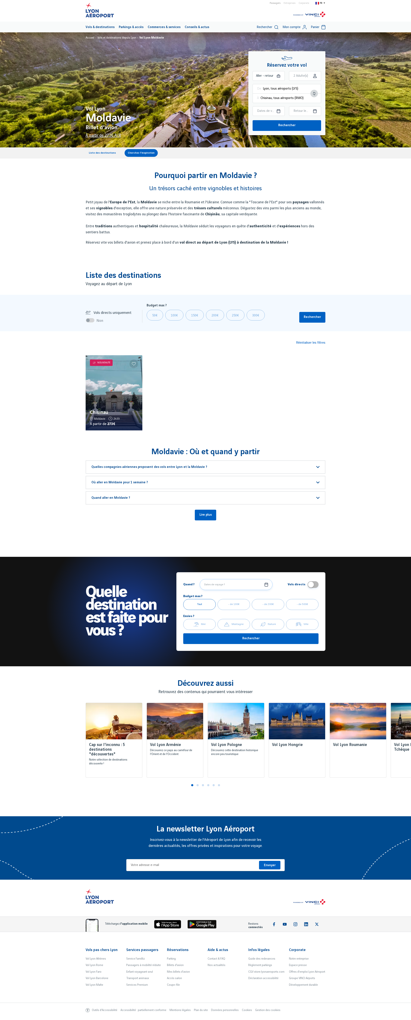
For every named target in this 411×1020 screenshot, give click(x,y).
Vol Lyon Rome (94, 965)
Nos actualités (216, 965)
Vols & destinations (100, 27)
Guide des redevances (261, 958)
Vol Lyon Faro (93, 971)
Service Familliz (135, 958)
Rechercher (286, 125)
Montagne (238, 624)
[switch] (91, 320)
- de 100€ (234, 604)
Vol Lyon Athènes (96, 958)
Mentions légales (180, 1010)
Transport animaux (137, 978)
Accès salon (174, 978)
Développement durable (303, 984)
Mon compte (292, 27)
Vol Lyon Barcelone (97, 978)
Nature (272, 624)
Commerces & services (164, 27)
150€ (194, 315)
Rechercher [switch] (264, 27)
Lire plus (206, 515)
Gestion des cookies (267, 1010)
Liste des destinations (102, 152)
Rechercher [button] (312, 317)
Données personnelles (225, 1010)
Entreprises (289, 3)
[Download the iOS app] (169, 925)
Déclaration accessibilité (263, 978)
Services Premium (137, 984)
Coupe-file (173, 984)
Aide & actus (218, 950)
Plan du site (201, 1010)
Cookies (247, 1010)
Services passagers (142, 950)
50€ (155, 315)
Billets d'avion (175, 965)
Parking (171, 958)
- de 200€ (268, 604)
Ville (306, 624)
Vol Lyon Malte (94, 984)
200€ (215, 315)
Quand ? (189, 584)
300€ (255, 315)
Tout (199, 604)
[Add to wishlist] (134, 363)
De (259, 88)
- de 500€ (302, 604)
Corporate (304, 3)
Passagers (275, 3)
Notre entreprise (299, 958)
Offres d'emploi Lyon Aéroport (307, 971)
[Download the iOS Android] (204, 925)
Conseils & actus (197, 27)
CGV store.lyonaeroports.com (266, 971)
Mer (203, 624)
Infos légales (259, 950)
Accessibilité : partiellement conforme (143, 1010)
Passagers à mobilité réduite (143, 965)
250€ (235, 315)
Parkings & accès (131, 27)
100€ (174, 315)
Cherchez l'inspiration (141, 152)
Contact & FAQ (216, 958)
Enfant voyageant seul (139, 971)
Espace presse (298, 965)
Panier (315, 27)
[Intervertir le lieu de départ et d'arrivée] (314, 93)
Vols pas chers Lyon (102, 950)
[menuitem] (100, 27)
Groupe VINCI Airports (302, 978)
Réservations (178, 950)
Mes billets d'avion (178, 971)
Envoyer (269, 865)
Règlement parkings (260, 965)
